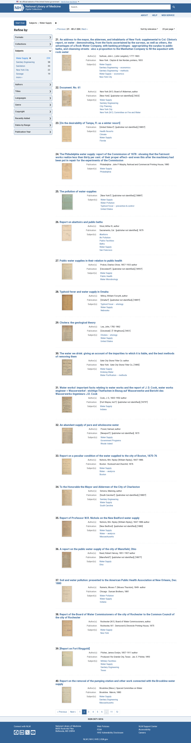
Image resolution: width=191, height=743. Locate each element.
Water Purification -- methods (113, 375)
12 (117, 712)
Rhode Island (107, 443)
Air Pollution (105, 237)
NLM (85, 739)
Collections (20, 44)
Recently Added (22, 118)
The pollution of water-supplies (78, 191)
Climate (103, 134)
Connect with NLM (22, 726)
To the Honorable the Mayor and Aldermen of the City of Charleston (100, 486)
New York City (105, 77)
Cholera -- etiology (109, 335)
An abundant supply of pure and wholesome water (89, 425)
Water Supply (105, 64)
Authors (19, 84)
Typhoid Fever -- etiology (112, 304)
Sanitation (20, 66)
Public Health (106, 276)
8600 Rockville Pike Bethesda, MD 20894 (65, 729)
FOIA (99, 729)
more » (19, 77)
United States (107, 209)
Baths (102, 244)
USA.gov (104, 739)
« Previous (60, 29)
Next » (85, 29)
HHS (96, 739)
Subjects (19, 51)
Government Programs (111, 440)
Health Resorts (106, 131)
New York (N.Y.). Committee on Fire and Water (120, 112)
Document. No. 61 (70, 87)
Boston (103, 474)
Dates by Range (22, 125)
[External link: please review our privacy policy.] (16, 732)
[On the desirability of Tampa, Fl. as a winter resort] (90, 123)
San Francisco (106, 250)
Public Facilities (107, 240)
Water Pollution (107, 203)
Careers (142, 732)
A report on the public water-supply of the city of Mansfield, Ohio (98, 549)
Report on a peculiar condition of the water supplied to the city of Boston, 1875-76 (108, 455)
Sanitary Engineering (109, 103)
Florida (103, 140)
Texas (103, 670)
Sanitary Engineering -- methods (114, 70)
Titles (18, 91)
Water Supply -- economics (111, 74)
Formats (19, 37)
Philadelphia (105, 172)
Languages (20, 98)
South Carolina (106, 505)
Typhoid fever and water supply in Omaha (84, 291)
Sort (148, 29)
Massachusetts (107, 536)
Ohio (101, 564)
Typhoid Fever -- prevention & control (117, 206)
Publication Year (23, 132)
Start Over (20, 23)
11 (111, 712)
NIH (91, 739)
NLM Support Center (148, 726)
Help (154, 15)
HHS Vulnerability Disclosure (110, 732)
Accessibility (144, 729)
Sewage (20, 74)
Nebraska (105, 310)
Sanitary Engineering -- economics (114, 67)
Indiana (103, 409)
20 (167, 29)
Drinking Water (106, 372)
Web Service (168, 15)
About (144, 15)
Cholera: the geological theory (78, 322)
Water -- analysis (107, 471)
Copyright (20, 111)
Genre (18, 105)
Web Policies (103, 726)
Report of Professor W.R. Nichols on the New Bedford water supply (99, 518)
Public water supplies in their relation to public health (91, 260)
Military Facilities (108, 661)
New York (104, 633)
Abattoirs (104, 234)
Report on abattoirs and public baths (81, 222)
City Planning (106, 106)
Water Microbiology (109, 279)
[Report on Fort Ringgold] (75, 648)
